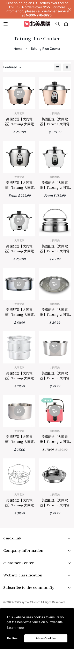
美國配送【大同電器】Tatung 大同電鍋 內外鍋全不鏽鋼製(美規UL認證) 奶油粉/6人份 (54, 122)
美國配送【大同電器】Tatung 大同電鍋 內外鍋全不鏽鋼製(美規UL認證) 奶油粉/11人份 (19, 122)
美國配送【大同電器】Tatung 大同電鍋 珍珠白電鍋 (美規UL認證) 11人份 (19, 249)
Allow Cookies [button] (46, 638)
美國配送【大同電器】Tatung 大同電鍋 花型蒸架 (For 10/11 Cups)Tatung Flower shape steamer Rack (19, 503)
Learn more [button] (15, 627)
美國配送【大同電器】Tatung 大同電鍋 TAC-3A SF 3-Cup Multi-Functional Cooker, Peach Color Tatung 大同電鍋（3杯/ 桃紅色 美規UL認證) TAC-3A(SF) (54, 439)
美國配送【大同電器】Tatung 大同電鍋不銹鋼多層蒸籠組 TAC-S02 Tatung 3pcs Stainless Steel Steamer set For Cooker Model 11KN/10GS (19, 312)
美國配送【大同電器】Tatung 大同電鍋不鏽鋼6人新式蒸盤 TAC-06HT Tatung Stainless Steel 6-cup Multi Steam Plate (55, 312)
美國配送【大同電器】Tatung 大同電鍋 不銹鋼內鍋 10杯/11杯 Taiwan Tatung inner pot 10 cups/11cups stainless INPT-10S (55, 376)
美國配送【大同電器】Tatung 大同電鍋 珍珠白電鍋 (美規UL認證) (54, 185)
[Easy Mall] (37, 24)
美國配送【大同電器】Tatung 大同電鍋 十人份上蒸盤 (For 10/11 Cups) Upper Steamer (54, 503)
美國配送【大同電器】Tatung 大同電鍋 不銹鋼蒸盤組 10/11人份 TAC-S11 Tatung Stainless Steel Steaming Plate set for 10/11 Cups (55, 249)
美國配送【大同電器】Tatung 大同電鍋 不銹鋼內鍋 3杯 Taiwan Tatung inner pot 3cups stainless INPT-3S (19, 439)
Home (18, 49)
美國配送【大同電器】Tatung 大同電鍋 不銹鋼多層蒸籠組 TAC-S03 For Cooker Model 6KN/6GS (19, 376)
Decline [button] (12, 638)
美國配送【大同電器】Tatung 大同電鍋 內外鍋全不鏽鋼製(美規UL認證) (19, 185)
